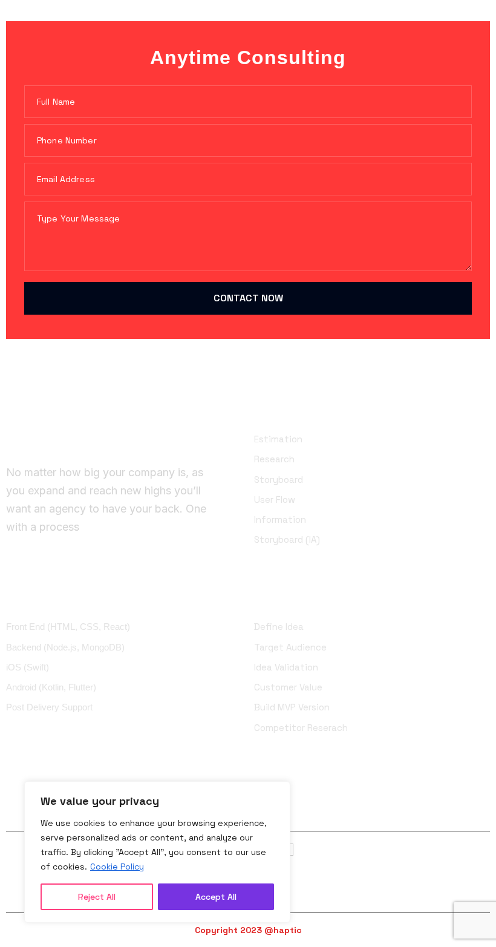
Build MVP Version (292, 707)
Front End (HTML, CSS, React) (68, 626)
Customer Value (288, 687)
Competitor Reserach (301, 727)
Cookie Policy (117, 866)
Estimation (278, 439)
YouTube (464, 812)
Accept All (216, 896)
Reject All (97, 896)
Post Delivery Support (49, 707)
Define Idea (279, 626)
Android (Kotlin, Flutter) (51, 687)
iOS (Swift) (27, 667)
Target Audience (290, 647)
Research (274, 459)
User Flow (274, 499)
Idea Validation (286, 667)
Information (280, 519)
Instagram (357, 812)
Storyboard (278, 479)
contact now (248, 298)
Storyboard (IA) (287, 539)
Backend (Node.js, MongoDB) (65, 647)
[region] (157, 852)
